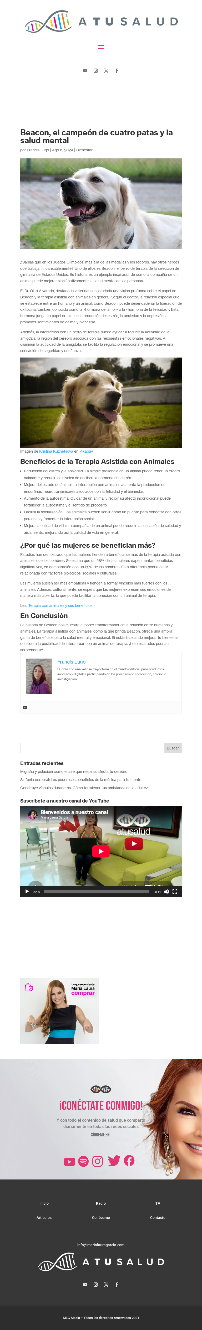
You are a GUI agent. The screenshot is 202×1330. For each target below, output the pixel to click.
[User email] (25, 707)
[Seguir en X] (106, 70)
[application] (101, 851)
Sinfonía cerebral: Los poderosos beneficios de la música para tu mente (80, 779)
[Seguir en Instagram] (96, 70)
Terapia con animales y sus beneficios (60, 605)
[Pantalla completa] (175, 891)
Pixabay (86, 451)
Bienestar (84, 150)
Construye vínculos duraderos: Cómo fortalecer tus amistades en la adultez (84, 787)
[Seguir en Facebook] (117, 70)
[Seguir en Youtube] (85, 70)
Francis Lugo (38, 150)
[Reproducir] (27, 891)
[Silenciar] (166, 891)
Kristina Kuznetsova (56, 451)
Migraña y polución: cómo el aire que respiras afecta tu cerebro (73, 771)
